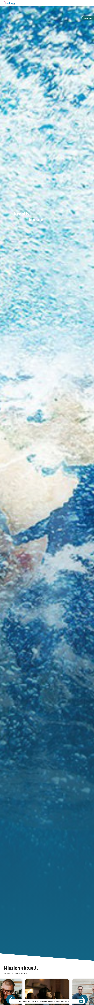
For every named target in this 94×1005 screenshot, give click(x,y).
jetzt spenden (88, 18)
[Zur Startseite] (14, 2)
